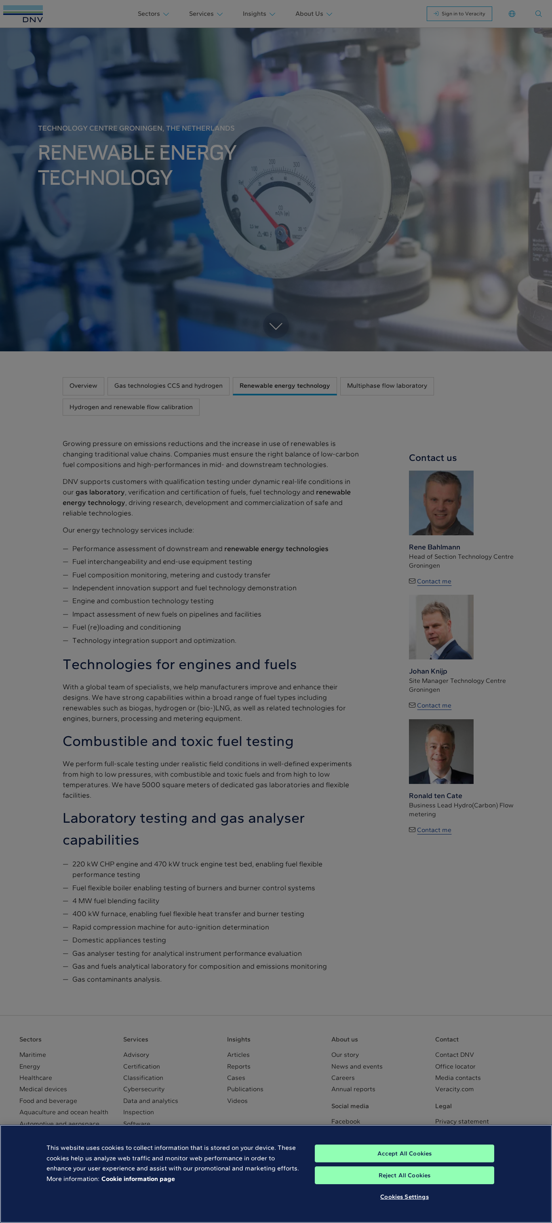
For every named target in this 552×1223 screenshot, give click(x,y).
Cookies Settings (404, 1196)
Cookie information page (138, 1179)
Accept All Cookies (404, 1153)
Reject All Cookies (405, 1175)
